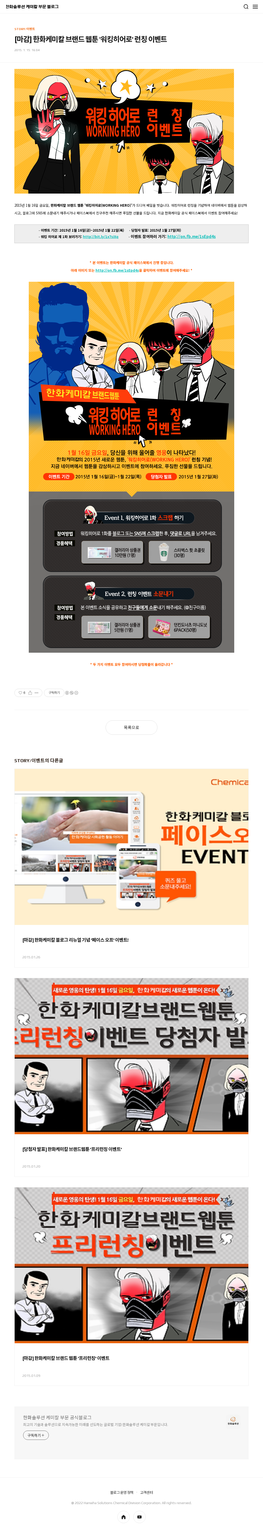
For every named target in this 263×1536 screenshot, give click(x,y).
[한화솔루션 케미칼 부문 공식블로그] (32, 6)
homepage (123, 1517)
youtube (139, 1517)
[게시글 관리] (36, 693)
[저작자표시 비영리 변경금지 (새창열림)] (71, 693)
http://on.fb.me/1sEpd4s (191, 236)
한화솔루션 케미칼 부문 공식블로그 (57, 1417)
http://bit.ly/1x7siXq (100, 236)
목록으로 (131, 727)
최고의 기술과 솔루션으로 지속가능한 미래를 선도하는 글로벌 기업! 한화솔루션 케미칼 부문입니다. (95, 1425)
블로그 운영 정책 (121, 1492)
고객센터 (146, 1492)
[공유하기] (30, 693)
